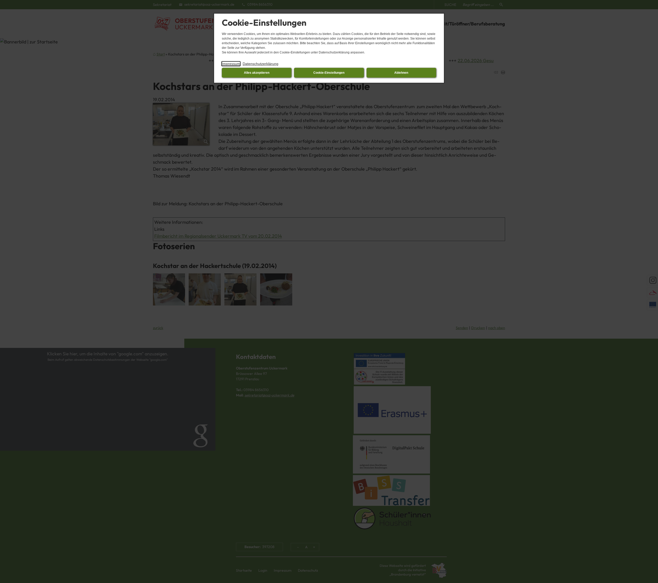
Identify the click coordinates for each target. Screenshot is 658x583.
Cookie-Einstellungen (328, 73)
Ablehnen (401, 73)
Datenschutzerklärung (260, 64)
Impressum (231, 64)
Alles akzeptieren (256, 73)
